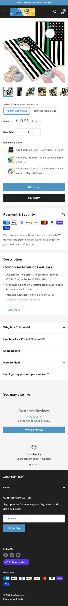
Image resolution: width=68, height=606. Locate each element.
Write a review (34, 429)
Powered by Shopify (13, 599)
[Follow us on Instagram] (12, 555)
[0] (62, 12)
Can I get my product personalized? (26, 374)
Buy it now (34, 197)
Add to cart (34, 187)
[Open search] (55, 12)
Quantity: (8, 132)
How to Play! (11, 362)
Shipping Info (11, 350)
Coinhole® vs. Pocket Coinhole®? (24, 339)
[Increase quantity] (37, 132)
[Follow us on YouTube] (18, 555)
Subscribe (14, 528)
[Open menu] (5, 12)
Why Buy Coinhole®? (16, 327)
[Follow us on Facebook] (5, 555)
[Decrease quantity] (19, 132)
